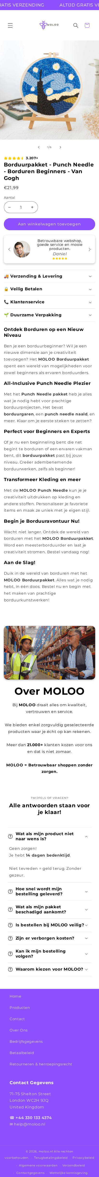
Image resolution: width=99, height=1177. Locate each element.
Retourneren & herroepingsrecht (41, 1064)
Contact (17, 1019)
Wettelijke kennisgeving (69, 1173)
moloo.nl (46, 1151)
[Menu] (10, 25)
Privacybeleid (83, 1157)
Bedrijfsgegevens (26, 1041)
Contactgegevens (30, 1173)
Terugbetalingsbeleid (51, 1157)
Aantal (9, 197)
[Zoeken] (75, 25)
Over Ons (19, 1030)
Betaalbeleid (22, 1053)
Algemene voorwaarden (38, 1165)
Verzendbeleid (73, 1165)
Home (15, 996)
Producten (20, 1007)
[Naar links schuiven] (38, 147)
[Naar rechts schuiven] (60, 147)
